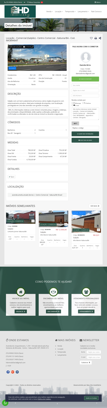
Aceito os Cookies (91, 398)
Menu (98, 2)
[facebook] (8, 372)
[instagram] (17, 372)
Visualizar (32, 78)
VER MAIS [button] (94, 206)
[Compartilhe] (100, 38)
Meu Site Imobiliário (94, 385)
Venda (49, 11)
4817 (75, 123)
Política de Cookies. (44, 399)
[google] (12, 372)
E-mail (77, 105)
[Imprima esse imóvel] (96, 38)
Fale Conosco (96, 11)
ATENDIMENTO (85, 311)
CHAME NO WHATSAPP (86, 79)
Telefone (88, 103)
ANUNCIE (20, 311)
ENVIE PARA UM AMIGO (86, 140)
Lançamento (83, 11)
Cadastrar (85, 362)
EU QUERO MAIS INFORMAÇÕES (85, 134)
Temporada (70, 11)
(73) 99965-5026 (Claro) (14, 2)
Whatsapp (78, 103)
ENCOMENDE (53, 311)
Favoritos (34, 2)
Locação (58, 11)
